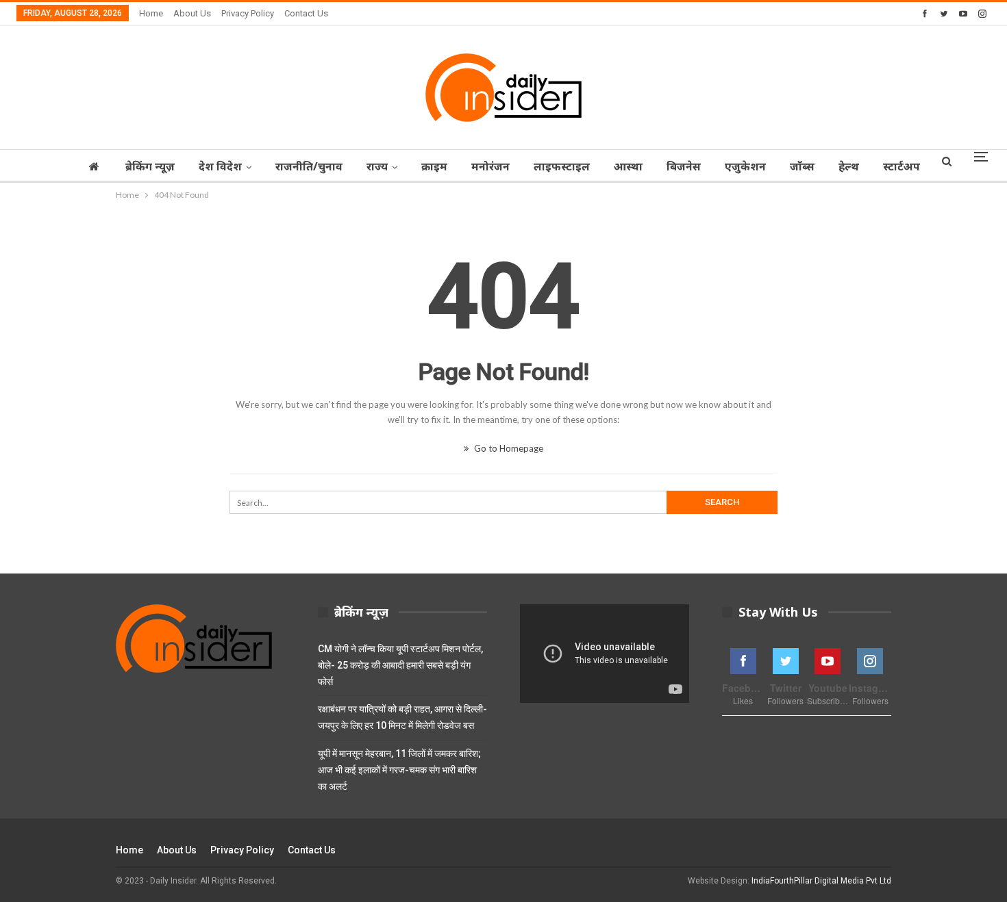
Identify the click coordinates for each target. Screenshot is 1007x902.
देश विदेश (220, 166)
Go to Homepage (507, 448)
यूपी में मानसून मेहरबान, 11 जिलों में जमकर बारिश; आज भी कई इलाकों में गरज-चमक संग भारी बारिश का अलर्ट (399, 770)
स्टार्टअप (901, 166)
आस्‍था (628, 166)
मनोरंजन (490, 166)
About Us (192, 13)
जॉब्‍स (802, 166)
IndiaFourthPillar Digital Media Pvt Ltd (821, 881)
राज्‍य (377, 166)
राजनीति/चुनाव (309, 166)
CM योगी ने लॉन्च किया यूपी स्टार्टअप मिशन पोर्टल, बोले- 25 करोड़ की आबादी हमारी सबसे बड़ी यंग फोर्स (400, 665)
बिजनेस (684, 166)
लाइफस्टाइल (562, 166)
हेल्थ (848, 166)
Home (151, 13)
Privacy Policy (247, 13)
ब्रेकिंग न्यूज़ (150, 166)
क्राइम (434, 166)
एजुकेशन (745, 166)
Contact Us (306, 13)
